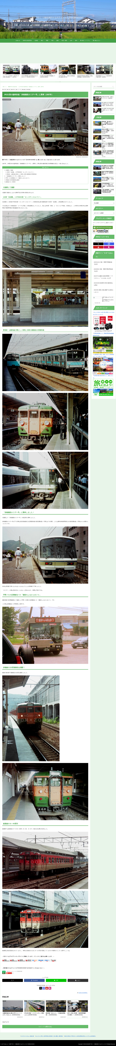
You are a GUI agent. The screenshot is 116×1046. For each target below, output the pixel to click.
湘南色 (24, 89)
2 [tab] (58, 82)
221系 (9, 89)
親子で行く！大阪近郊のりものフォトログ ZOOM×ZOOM (22, 1044)
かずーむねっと (5, 1044)
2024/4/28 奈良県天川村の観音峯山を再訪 (103, 284)
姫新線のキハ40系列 (10, 181)
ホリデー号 (19, 89)
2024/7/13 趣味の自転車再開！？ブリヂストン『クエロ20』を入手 (103, 277)
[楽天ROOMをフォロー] (50, 988)
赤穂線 (29, 89)
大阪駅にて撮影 (9, 170)
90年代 (13, 89)
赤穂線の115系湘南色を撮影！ (13, 180)
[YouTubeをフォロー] (46, 988)
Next (114, 72)
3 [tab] (60, 82)
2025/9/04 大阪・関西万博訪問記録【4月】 (103, 270)
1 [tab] (56, 82)
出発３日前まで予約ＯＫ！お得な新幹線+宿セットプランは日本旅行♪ (80, 1036)
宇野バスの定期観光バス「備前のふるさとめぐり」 (18, 178)
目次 (43, 167)
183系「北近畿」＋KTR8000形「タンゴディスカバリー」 (21, 172)
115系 (5, 89)
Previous (1, 72)
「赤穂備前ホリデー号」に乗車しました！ (16, 176)
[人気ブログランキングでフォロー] (103, 227)
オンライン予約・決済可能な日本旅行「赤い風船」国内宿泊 (49, 1036)
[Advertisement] (58, 52)
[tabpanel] (11, 72)
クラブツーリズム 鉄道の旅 (27, 1036)
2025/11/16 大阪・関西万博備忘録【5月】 (103, 263)
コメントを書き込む (45, 1026)
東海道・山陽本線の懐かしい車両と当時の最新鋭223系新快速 (21, 174)
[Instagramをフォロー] (43, 988)
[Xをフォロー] (40, 988)
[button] (78, 980)
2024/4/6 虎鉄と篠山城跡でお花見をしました (103, 291)
